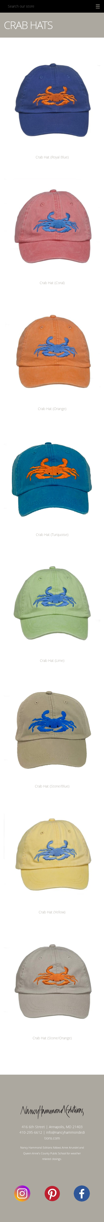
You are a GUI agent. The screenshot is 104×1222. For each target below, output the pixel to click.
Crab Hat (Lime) (52, 660)
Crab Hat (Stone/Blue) (52, 786)
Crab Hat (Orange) (52, 408)
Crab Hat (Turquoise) (52, 534)
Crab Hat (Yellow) (52, 912)
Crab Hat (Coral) (52, 282)
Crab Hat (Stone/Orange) (52, 1038)
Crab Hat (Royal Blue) (52, 157)
